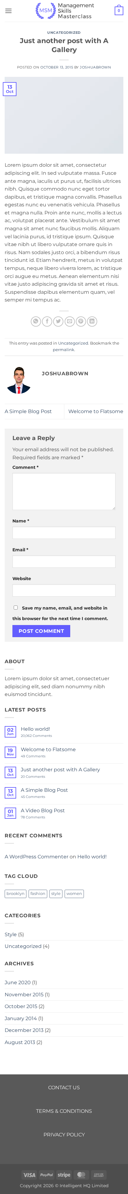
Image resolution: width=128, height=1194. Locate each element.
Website (21, 578)
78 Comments (38, 817)
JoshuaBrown (95, 67)
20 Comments (39, 777)
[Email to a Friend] (70, 321)
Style (11, 934)
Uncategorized (63, 32)
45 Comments (39, 797)
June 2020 (18, 982)
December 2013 (24, 1030)
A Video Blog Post (43, 810)
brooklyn (16, 893)
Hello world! (35, 729)
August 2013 (20, 1042)
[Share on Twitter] (58, 321)
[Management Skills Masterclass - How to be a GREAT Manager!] (64, 11)
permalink (63, 349)
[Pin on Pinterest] (81, 321)
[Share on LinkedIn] (92, 321)
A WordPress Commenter (36, 857)
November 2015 (24, 995)
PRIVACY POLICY (64, 1135)
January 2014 (21, 1018)
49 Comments (41, 756)
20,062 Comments (41, 736)
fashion (37, 893)
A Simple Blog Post (28, 411)
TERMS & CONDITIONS (64, 1111)
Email (20, 550)
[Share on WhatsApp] (36, 321)
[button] (8, 10)
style (56, 893)
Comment (25, 467)
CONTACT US (64, 1087)
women (74, 893)
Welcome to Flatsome (95, 411)
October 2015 (21, 1006)
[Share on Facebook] (47, 321)
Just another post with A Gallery (60, 770)
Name (20, 521)
